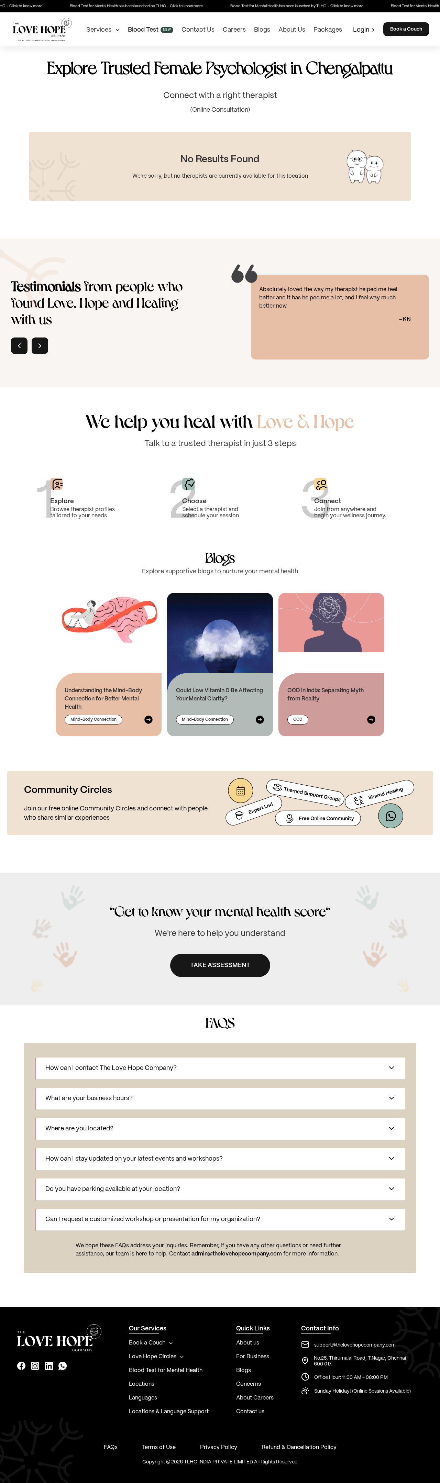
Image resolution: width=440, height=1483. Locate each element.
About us (247, 1343)
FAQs (111, 1447)
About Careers (255, 1398)
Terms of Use (159, 1447)
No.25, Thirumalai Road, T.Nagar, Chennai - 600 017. (361, 1361)
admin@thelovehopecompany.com (236, 1254)
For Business (252, 1356)
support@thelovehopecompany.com (355, 1345)
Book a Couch (406, 29)
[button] (220, 1069)
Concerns (248, 1384)
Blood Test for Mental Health (165, 1370)
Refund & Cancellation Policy (299, 1447)
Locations (141, 1384)
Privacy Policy (218, 1447)
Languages (143, 1398)
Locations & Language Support (169, 1411)
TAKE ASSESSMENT (220, 966)
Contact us (250, 1411)
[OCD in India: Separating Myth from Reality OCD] (331, 622)
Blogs (243, 1370)
